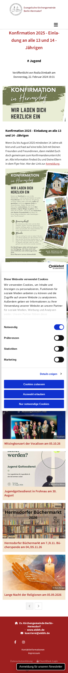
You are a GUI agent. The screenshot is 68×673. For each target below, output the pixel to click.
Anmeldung (52, 164)
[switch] (59, 338)
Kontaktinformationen (33, 649)
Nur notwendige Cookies (34, 403)
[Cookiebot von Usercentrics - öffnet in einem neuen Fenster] (49, 267)
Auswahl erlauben (34, 394)
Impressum (34, 653)
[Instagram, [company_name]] (23, 642)
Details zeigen (48, 373)
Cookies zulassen (34, 384)
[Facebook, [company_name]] (15, 642)
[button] (34, 24)
